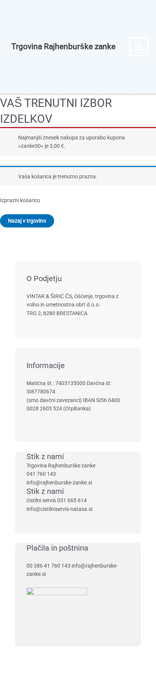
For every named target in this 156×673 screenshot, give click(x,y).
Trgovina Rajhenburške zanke (63, 46)
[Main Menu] (138, 46)
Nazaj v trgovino (27, 221)
